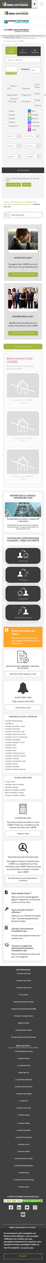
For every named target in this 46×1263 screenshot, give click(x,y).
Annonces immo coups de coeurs (23, 1016)
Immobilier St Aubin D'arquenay (15, 769)
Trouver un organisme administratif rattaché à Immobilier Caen (22, 948)
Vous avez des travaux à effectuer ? (22, 911)
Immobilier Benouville (12, 766)
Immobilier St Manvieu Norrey (15, 753)
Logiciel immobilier (23, 1023)
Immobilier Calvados (11, 787)
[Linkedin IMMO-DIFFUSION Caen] (19, 1208)
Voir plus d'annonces (23, 347)
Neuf (33, 111)
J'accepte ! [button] (23, 1256)
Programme (26, 95)
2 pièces (11, 115)
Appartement (12, 95)
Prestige (34, 115)
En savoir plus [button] (27, 1248)
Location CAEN (10, 782)
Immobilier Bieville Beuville (13, 721)
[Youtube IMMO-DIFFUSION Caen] (23, 1215)
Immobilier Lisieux (23, 1187)
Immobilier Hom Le (23, 1144)
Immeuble (25, 88)
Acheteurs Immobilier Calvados (15, 795)
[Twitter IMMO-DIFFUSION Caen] (27, 1208)
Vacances (35, 52)
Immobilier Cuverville (12, 758)
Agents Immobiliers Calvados (14, 792)
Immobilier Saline (10, 745)
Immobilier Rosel (10, 750)
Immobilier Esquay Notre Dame (15, 734)
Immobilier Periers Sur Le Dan (24, 1158)
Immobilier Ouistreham (12, 729)
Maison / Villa (12, 87)
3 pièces (11, 119)
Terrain (37, 94)
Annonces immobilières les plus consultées (23, 1009)
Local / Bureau (37, 85)
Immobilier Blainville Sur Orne (14, 742)
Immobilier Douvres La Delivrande (16, 737)
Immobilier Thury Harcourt (24, 1137)
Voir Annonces (23, 170)
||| (41, 4)
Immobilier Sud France (23, 973)
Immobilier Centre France (23, 987)
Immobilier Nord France (23, 980)
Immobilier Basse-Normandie (14, 784)
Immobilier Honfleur (23, 1151)
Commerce (25, 101)
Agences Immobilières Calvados (15, 790)
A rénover (35, 122)
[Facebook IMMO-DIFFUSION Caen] (11, 1208)
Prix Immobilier (23, 994)
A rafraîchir (35, 126)
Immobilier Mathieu (11, 764)
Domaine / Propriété (12, 100)
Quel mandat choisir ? (21, 893)
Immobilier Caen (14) (23, 1065)
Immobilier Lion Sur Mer (23, 1108)
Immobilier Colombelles (12, 740)
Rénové (34, 119)
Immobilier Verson (23, 1172)
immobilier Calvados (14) (22, 204)
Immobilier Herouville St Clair (14, 731)
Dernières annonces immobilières (23, 1002)
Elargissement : (25, 70)
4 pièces (11, 122)
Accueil (6, 202)
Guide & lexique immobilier (23, 1030)
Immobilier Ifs (9, 723)
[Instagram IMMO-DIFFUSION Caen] (35, 1208)
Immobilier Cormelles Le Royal (15, 726)
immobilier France (16, 202)
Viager (33, 130)
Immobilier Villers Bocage (23, 1093)
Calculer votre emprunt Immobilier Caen (22, 929)
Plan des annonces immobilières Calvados (23, 1037)
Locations (23, 52)
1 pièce (11, 111)
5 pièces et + (13, 126)
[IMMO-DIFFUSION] (19, 4)
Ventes (11, 52)
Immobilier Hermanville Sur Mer (15, 761)
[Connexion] (35, 4)
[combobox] (11, 69)
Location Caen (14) (23, 1072)
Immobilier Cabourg (24, 1115)
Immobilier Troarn (11, 748)
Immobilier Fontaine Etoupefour (15, 756)
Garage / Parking (38, 102)
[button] (7, 518)
